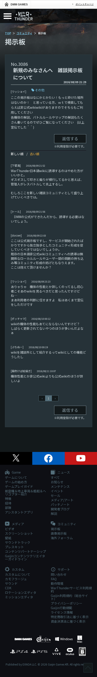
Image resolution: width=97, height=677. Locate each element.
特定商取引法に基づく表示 (70, 616)
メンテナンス (60, 486)
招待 (8, 503)
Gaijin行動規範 (61, 607)
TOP (8, 33)
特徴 (8, 498)
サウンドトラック (17, 542)
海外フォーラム (62, 537)
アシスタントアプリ (19, 512)
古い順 (34, 154)
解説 (54, 513)
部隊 (8, 507)
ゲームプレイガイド (19, 486)
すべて (55, 477)
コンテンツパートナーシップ (25, 551)
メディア (17, 524)
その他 (39, 90)
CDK (8, 587)
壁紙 (8, 537)
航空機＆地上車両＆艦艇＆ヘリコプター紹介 (25, 492)
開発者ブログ (60, 509)
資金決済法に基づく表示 (68, 621)
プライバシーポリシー (66, 603)
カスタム (17, 569)
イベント (57, 491)
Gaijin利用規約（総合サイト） (69, 597)
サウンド (11, 583)
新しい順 (17, 154)
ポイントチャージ (85, 4)
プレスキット (14, 546)
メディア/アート (62, 500)
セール (55, 495)
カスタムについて (17, 574)
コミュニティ (24, 33)
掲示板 (55, 528)
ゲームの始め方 (16, 482)
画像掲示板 (59, 533)
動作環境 (57, 583)
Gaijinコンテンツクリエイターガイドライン (25, 557)
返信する (70, 138)
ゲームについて (16, 477)
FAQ (54, 578)
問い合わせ (59, 574)
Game (16, 472)
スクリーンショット (19, 533)
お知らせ (57, 482)
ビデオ (9, 528)
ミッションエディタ (19, 597)
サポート (63, 569)
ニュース (63, 472)
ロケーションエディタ (20, 592)
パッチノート (60, 504)
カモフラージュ (16, 578)
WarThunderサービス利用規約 (71, 589)
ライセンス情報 (62, 612)
